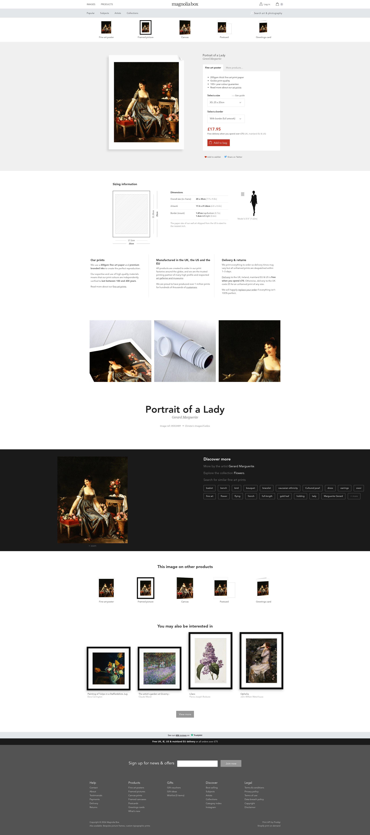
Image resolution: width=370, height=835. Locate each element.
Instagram (211, 807)
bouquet (250, 488)
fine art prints (119, 286)
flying (237, 496)
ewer (358, 488)
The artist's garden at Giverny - (154, 693)
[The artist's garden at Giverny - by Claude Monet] (160, 668)
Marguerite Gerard (333, 496)
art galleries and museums (169, 278)
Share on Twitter (234, 157)
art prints (236, 87)
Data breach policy (254, 799)
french (251, 496)
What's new (134, 811)
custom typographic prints (138, 825)
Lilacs (192, 693)
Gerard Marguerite (212, 58)
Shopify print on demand (269, 825)
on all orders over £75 (185, 741)
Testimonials (96, 795)
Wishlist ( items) (175, 795)
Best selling (212, 787)
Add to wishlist (214, 157)
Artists (118, 13)
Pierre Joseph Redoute (199, 697)
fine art (209, 496)
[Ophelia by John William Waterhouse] (261, 661)
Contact (94, 787)
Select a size (226, 95)
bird (236, 488)
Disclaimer (250, 807)
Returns (93, 807)
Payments (95, 799)
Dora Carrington (95, 697)
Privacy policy (252, 791)
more (355, 496)
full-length (267, 496)
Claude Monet (145, 697)
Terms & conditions (254, 787)
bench (223, 488)
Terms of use (251, 795)
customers (191, 287)
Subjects (104, 13)
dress (330, 488)
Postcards (133, 803)
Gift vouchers (174, 787)
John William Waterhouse (251, 697)
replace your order (247, 289)
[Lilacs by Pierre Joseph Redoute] (210, 661)
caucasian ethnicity (288, 488)
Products (107, 4)
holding (301, 496)
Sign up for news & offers (151, 763)
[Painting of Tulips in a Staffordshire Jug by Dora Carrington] (109, 668)
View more (185, 714)
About (93, 791)
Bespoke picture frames (114, 825)
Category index (214, 803)
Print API (266, 822)
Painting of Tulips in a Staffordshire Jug (107, 693)
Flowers (239, 473)
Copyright (250, 803)
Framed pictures (136, 791)
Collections (132, 13)
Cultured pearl (312, 488)
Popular (91, 13)
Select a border (215, 111)
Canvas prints (135, 795)
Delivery (226, 277)
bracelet (266, 488)
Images (91, 4)
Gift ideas (172, 791)
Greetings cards (136, 807)
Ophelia (244, 693)
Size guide (240, 95)
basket (209, 488)
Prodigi (277, 822)
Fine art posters (136, 787)
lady (314, 496)
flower (224, 496)
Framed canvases (137, 799)
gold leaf (284, 496)
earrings (345, 488)
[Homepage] (185, 5)
